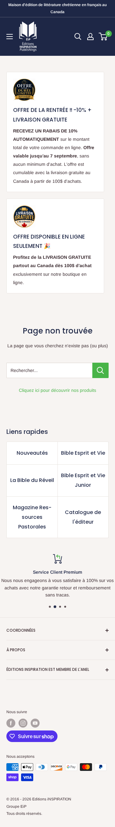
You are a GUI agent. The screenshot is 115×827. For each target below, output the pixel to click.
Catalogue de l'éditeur (83, 517)
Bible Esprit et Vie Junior (83, 480)
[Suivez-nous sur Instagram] (23, 723)
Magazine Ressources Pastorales (32, 517)
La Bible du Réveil (32, 480)
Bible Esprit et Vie (83, 453)
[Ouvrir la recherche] (77, 36)
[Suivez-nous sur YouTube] (35, 723)
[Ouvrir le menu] (9, 36)
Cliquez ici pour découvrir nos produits (57, 390)
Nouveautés (32, 453)
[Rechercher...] (100, 370)
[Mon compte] (90, 36)
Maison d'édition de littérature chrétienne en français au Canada (57, 8)
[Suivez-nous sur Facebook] (10, 723)
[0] (103, 36)
